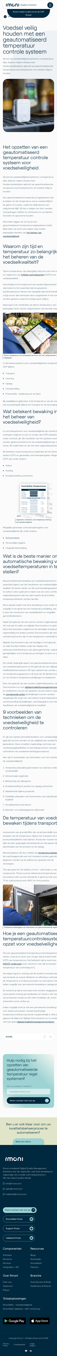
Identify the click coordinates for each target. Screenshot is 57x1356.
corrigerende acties (15, 694)
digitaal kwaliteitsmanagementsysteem (35, 1021)
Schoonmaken (13, 537)
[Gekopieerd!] (44, 1036)
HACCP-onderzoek (12, 963)
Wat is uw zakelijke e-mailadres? (19, 1086)
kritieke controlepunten (32, 274)
